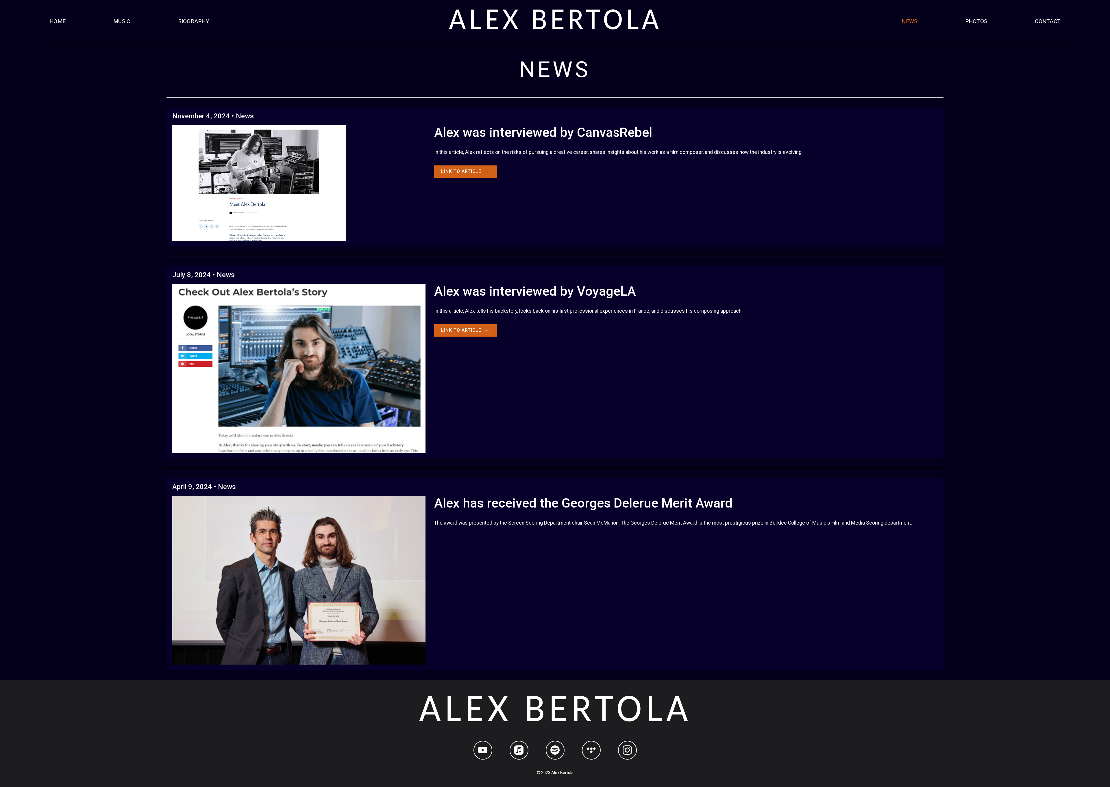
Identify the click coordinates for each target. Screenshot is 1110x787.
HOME (57, 21)
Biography (193, 21)
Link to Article (465, 171)
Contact (1048, 21)
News (909, 21)
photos (976, 21)
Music (121, 21)
